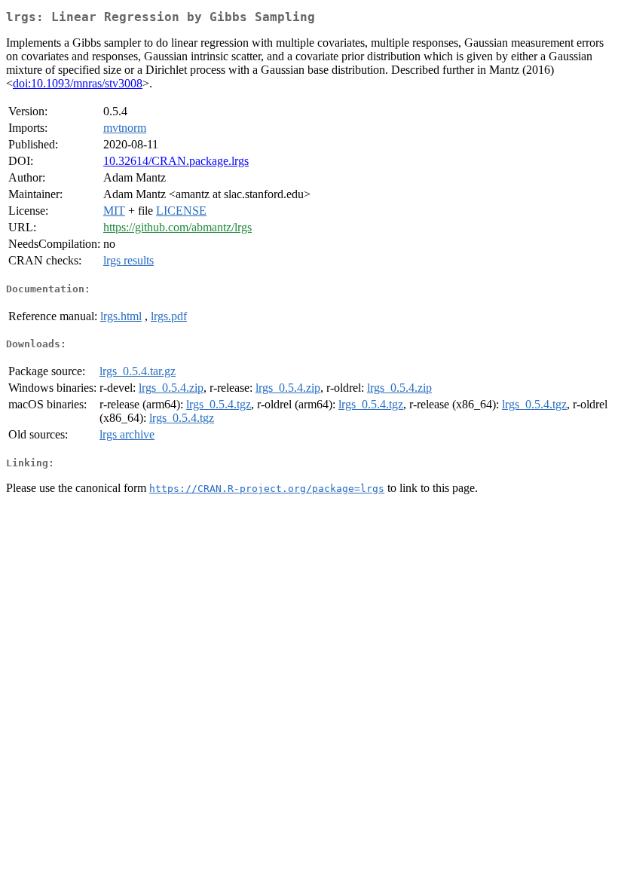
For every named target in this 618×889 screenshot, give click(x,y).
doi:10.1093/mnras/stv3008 (77, 83)
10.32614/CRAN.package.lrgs (176, 160)
